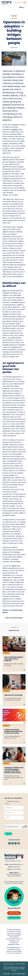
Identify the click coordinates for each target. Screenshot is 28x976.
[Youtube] (18, 843)
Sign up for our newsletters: (13, 798)
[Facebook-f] (9, 843)
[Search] (24, 2)
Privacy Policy (6, 973)
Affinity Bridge (21, 973)
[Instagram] (12, 843)
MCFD (15, 129)
